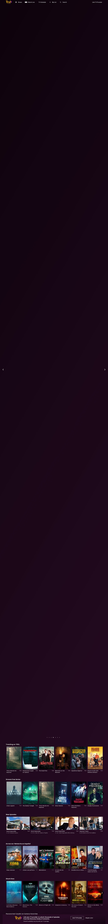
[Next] (105, 370)
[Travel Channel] (9, 2)
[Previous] (3, 370)
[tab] (51, 737)
